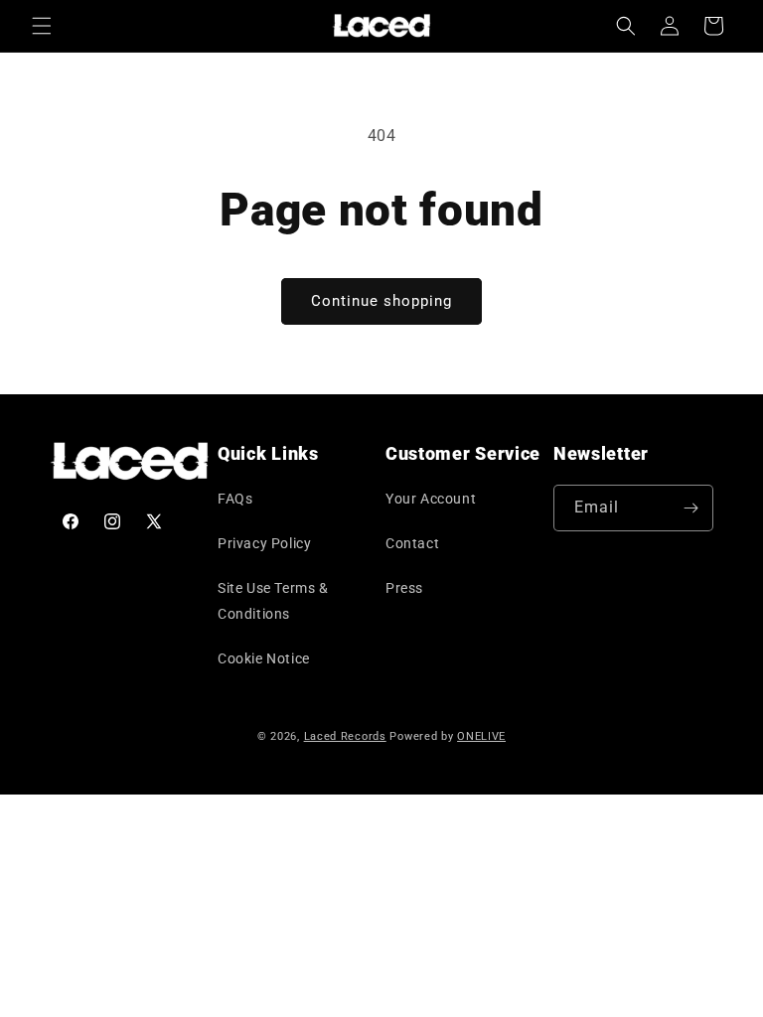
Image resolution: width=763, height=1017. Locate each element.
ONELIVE (481, 736)
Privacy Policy (264, 543)
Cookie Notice (264, 658)
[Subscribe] (690, 508)
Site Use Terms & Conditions (273, 600)
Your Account (430, 499)
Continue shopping (381, 301)
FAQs (235, 499)
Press (404, 588)
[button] (42, 26)
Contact (412, 543)
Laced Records (345, 736)
